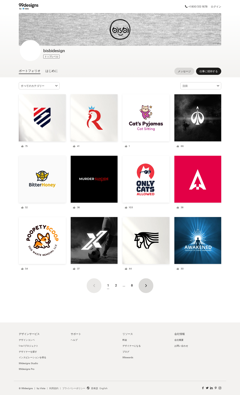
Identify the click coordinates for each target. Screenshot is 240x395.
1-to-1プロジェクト (28, 345)
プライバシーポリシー (73, 388)
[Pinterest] (215, 388)
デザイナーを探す (28, 351)
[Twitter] (207, 388)
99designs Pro (26, 369)
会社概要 (179, 339)
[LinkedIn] (211, 388)
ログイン (216, 6)
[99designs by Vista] (28, 6)
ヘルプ (74, 339)
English (103, 388)
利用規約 (53, 388)
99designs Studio (28, 363)
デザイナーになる (131, 345)
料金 (124, 339)
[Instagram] (220, 388)
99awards (127, 357)
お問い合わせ (181, 345)
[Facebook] (203, 388)
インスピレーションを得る (32, 357)
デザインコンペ (27, 339)
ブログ (125, 351)
